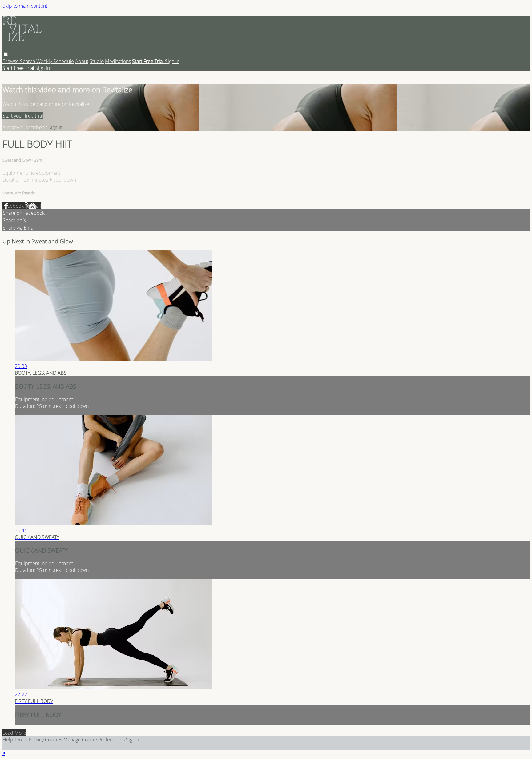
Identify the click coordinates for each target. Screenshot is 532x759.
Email (35, 205)
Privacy (37, 739)
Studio (97, 61)
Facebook (13, 205)
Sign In (42, 68)
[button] (6, 54)
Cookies (54, 739)
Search (28, 61)
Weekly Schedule (55, 61)
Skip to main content (24, 5)
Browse (11, 61)
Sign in (172, 61)
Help (8, 739)
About (81, 61)
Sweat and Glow (17, 160)
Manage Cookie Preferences (94, 739)
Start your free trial (22, 115)
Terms (21, 739)
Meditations (118, 61)
